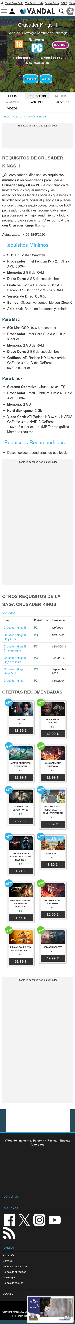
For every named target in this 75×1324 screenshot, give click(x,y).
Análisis (37, 102)
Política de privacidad (14, 1272)
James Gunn (52, 3)
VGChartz (8, 1293)
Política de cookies (13, 1283)
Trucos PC (30, 79)
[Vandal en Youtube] (54, 1219)
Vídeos (12, 108)
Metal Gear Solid (14, 3)
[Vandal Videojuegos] (37, 11)
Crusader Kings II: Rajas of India (15, 660)
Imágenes (62, 102)
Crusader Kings (13, 681)
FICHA (12, 96)
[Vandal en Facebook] (9, 1219)
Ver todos (8, 612)
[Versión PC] (37, 48)
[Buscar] (61, 11)
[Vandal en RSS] (9, 1232)
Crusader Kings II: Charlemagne (15, 648)
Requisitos (37, 96)
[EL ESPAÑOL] (70, 11)
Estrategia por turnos (36, 32)
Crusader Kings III (15, 627)
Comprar (60, 45)
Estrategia (61, 32)
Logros (46, 79)
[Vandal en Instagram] (39, 1219)
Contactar (8, 1261)
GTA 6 (64, 3)
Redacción (9, 1255)
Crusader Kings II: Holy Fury (15, 637)
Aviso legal (9, 1277)
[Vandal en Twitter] (24, 1219)
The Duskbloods (34, 3)
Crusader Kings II (37, 25)
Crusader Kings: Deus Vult (14, 671)
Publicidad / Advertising (15, 1266)
